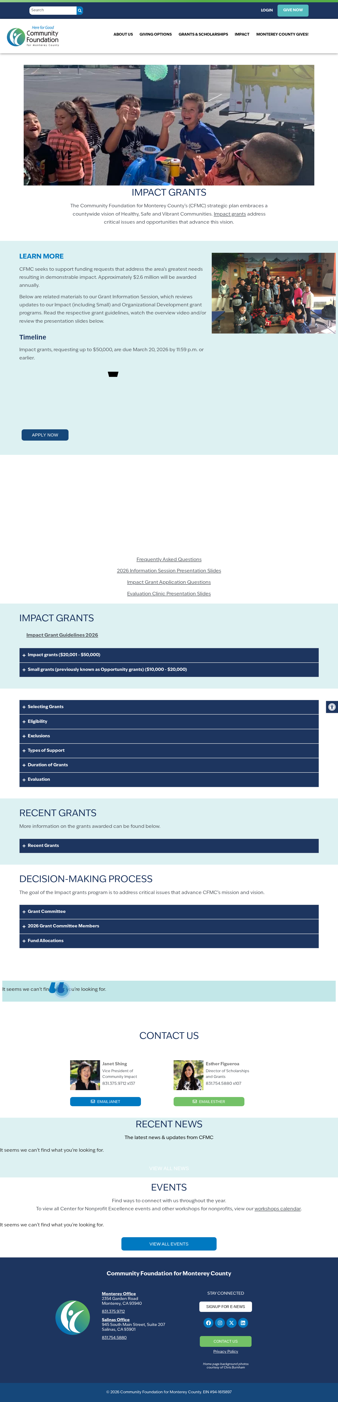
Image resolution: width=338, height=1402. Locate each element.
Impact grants (230, 214)
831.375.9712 (113, 1312)
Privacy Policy (225, 1352)
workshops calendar (278, 1209)
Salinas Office (116, 1320)
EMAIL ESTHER (212, 1102)
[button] (332, 707)
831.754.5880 (114, 1338)
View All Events (169, 1244)
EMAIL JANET (108, 1102)
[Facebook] (208, 1323)
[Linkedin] (243, 1323)
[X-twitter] (231, 1323)
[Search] (80, 10)
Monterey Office (119, 1294)
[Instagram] (220, 1323)
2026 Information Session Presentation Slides (169, 571)
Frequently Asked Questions (169, 559)
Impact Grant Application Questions (169, 582)
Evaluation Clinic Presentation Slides (169, 594)
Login (267, 10)
